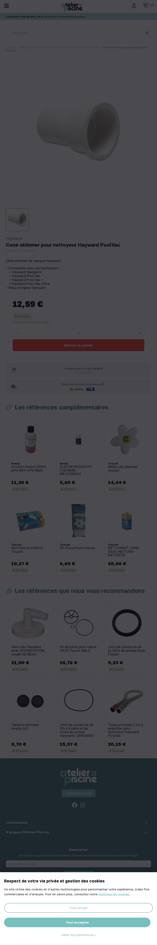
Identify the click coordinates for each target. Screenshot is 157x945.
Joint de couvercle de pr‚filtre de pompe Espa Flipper (126, 650)
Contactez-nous (78, 793)
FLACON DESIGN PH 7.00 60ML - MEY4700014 (76, 470)
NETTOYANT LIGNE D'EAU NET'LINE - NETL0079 (123, 551)
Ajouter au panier (78, 345)
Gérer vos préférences (78, 935)
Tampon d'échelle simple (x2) (25, 726)
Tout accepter (77, 922)
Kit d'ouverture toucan (77, 548)
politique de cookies (113, 894)
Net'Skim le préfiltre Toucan (27, 549)
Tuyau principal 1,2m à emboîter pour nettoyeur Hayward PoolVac (125, 730)
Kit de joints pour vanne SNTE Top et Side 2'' (78, 648)
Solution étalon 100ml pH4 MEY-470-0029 (28, 468)
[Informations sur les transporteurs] (102, 384)
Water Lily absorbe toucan (122, 468)
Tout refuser (79, 908)
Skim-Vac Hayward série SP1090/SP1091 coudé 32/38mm (28, 650)
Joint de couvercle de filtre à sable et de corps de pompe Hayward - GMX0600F (77, 730)
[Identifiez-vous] (134, 5)
